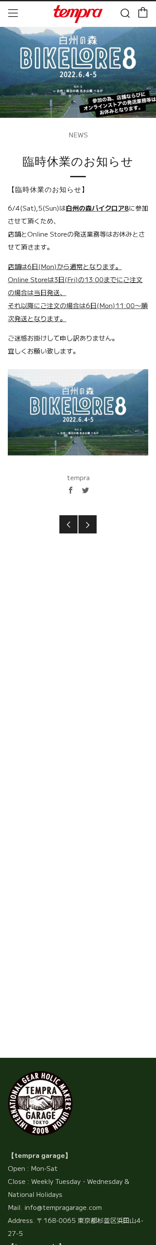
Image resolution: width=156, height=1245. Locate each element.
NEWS (78, 134)
